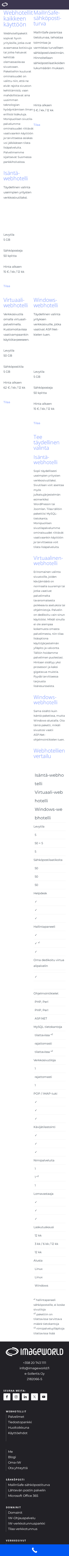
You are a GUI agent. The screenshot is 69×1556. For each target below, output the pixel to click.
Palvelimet (16, 1417)
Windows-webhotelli (46, 302)
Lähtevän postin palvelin (27, 1490)
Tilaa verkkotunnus (22, 1529)
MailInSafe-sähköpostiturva (29, 1485)
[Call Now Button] (34, 1550)
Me (10, 1452)
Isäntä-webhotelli (15, 175)
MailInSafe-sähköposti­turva (47, 18)
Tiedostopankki (20, 1422)
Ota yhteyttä (18, 1468)
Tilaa (37, 125)
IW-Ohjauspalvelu (21, 1518)
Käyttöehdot (18, 1433)
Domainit (15, 1512)
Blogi (12, 1457)
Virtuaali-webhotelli (15, 302)
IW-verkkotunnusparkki (26, 1523)
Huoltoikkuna (18, 1427)
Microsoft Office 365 (23, 1496)
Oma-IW (14, 1462)
